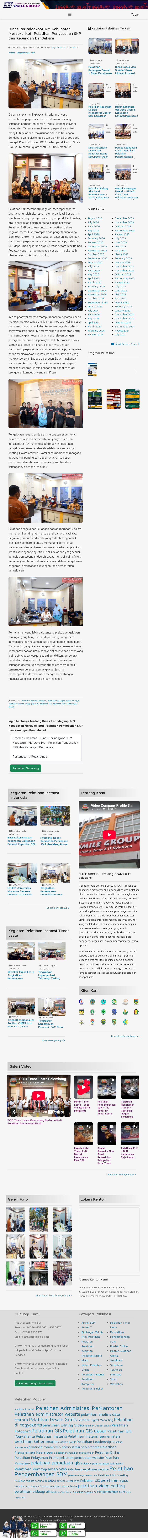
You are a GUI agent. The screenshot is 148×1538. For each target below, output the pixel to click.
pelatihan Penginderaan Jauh (83, 1481)
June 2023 (121, 242)
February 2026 (96, 238)
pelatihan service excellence (62, 1486)
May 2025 (93, 274)
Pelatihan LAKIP (66, 1447)
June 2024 (94, 314)
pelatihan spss (114, 1486)
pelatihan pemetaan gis (55, 1468)
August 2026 (95, 218)
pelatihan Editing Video (63, 1431)
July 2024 (93, 310)
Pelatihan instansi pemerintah (94, 1442)
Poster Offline (119, 1352)
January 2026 (95, 242)
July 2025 (93, 266)
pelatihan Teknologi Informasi (31, 1492)
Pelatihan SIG (90, 1486)
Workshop (116, 1389)
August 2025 (95, 262)
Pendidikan (117, 1338)
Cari (136, 14)
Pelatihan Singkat (92, 1394)
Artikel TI (87, 1333)
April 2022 (121, 298)
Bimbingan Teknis (92, 1338)
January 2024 (95, 334)
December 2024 (97, 290)
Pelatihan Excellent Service (98, 1432)
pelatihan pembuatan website (81, 1464)
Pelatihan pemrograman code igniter (102, 1469)
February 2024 (96, 330)
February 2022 (123, 306)
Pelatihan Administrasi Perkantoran (79, 1414)
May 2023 (120, 246)
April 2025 (94, 278)
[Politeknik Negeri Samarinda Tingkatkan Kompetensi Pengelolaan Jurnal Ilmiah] (15, 1226)
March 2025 (94, 282)
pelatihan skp (46, 703)
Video (113, 1385)
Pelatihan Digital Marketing (95, 1426)
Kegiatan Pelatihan (60, 47)
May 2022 (120, 294)
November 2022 (124, 270)
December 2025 (97, 246)
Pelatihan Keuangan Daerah (34, 700)
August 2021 (122, 330)
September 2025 (98, 258)
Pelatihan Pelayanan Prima (37, 1463)
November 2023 (124, 222)
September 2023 (125, 230)
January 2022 (122, 310)
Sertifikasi (116, 1366)
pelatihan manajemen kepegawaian (74, 1458)
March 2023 (121, 254)
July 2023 (120, 238)
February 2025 (96, 286)
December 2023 (124, 218)
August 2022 (122, 282)
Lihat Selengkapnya (57, 907)
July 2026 (93, 222)
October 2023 (123, 226)
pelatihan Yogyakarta (85, 1497)
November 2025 (97, 250)
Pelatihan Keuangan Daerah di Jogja (63, 700)
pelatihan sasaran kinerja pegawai (23, 703)
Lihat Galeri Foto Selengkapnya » (54, 1301)
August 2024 (95, 306)
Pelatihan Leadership (94, 1447)
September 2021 (124, 326)
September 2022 (125, 278)
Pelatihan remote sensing (29, 1486)
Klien (84, 1366)
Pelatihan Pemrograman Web (41, 1475)
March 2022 (121, 302)
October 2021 (123, 322)
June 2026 (94, 226)
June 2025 (94, 270)
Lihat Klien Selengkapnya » (125, 1036)
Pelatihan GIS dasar (85, 1436)
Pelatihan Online (107, 1458)
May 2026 (93, 230)
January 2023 (122, 262)
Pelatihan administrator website (47, 1420)
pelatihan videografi (32, 1497)
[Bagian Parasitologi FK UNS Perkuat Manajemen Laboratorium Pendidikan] (38, 1253)
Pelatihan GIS (46, 1436)
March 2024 (94, 326)
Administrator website (25, 1415)
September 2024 (97, 302)
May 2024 (93, 318)
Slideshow (116, 1371)
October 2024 (96, 298)
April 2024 (93, 322)
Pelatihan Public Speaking (113, 1481)
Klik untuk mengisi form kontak (35, 1389)
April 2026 (94, 234)
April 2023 (121, 250)
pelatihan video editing (101, 1491)
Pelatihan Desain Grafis (53, 1425)
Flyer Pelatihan (91, 1342)
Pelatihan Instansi (93, 1380)
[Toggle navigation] (69, 15)
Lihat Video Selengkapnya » (121, 1180)
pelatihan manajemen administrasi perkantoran (64, 1453)
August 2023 (122, 234)
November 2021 (124, 318)
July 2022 (120, 286)
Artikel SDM (88, 1328)
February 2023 (123, 258)
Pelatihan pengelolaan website (88, 1475)
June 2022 (121, 290)
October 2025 (96, 254)
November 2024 (97, 294)
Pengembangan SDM (26, 52)
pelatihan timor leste (63, 1492)
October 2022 (123, 274)
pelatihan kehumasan (35, 1447)
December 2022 (124, 266)
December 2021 (124, 314)
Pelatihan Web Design (61, 1498)
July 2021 (120, 334)
